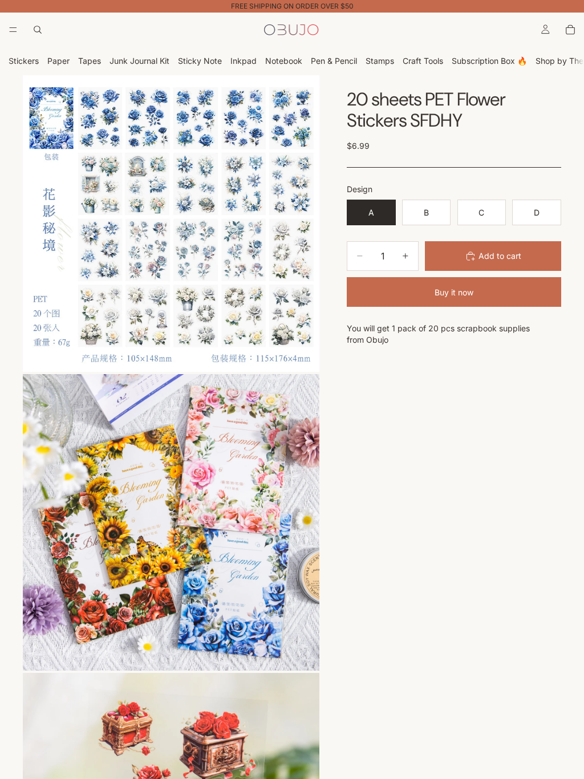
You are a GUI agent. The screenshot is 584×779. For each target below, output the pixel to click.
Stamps (380, 61)
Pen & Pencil (334, 61)
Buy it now (454, 292)
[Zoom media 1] (171, 223)
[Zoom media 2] (171, 522)
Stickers (24, 61)
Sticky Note (200, 61)
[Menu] (13, 30)
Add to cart (499, 256)
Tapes (89, 61)
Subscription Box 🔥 (489, 61)
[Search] (37, 29)
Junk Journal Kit (139, 61)
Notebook (283, 61)
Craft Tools (423, 61)
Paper (58, 61)
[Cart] (570, 29)
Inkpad (243, 61)
